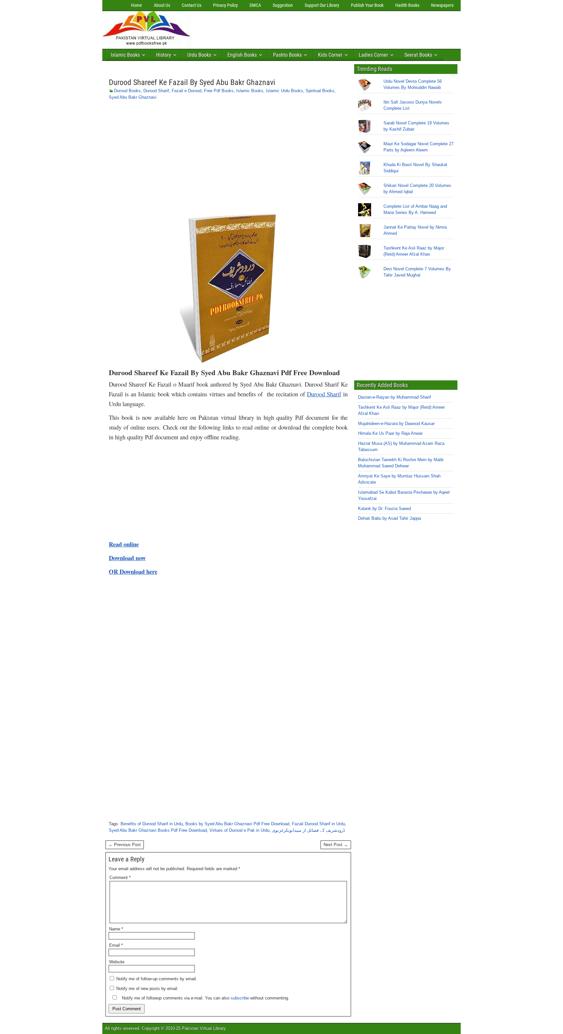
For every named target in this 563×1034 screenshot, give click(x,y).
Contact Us (191, 5)
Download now (127, 557)
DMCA (255, 5)
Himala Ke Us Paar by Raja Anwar (390, 433)
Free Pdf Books (219, 90)
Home (136, 5)
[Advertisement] (312, 28)
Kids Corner (330, 55)
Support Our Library (322, 5)
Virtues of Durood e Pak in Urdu (239, 830)
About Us (162, 5)
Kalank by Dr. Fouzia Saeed (384, 508)
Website (116, 961)
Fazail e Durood (186, 90)
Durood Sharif (156, 90)
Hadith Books (407, 5)
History (163, 55)
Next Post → (336, 844)
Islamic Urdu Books (284, 90)
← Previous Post (124, 844)
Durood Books (127, 90)
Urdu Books (199, 55)
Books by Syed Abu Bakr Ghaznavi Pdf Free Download (237, 823)
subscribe (240, 998)
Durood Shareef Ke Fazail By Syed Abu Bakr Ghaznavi (192, 82)
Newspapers (442, 5)
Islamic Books (125, 55)
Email (116, 945)
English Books (242, 55)
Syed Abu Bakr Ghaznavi (132, 97)
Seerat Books (418, 55)
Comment (120, 877)
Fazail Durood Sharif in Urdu (318, 823)
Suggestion (283, 5)
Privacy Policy (225, 5)
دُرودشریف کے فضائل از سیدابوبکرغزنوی (308, 830)
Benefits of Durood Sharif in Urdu (152, 823)
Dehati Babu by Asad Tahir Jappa (389, 518)
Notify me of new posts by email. (147, 988)
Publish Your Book (367, 5)
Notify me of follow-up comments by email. (156, 978)
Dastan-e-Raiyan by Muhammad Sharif (394, 397)
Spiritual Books (320, 90)
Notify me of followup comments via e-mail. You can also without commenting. (205, 998)
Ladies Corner (373, 55)
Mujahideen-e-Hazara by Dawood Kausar (396, 423)
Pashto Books (287, 55)
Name (116, 929)
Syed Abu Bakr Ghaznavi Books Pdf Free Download (158, 830)
